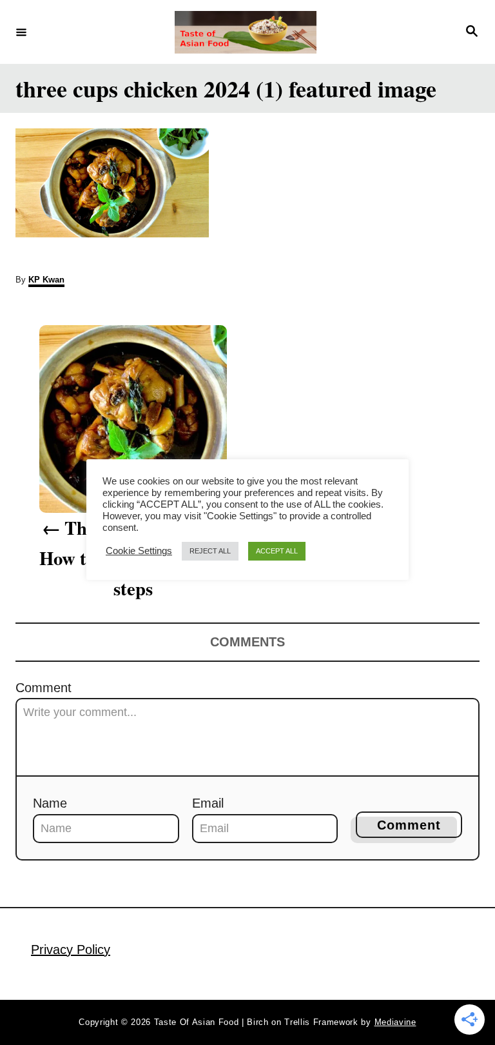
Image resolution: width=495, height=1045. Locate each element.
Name (50, 803)
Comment (43, 688)
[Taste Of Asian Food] (246, 32)
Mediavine (395, 1022)
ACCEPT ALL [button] (277, 551)
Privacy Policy (70, 949)
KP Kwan (46, 279)
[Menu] (21, 31)
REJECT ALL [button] (210, 551)
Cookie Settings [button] (139, 551)
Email (208, 803)
